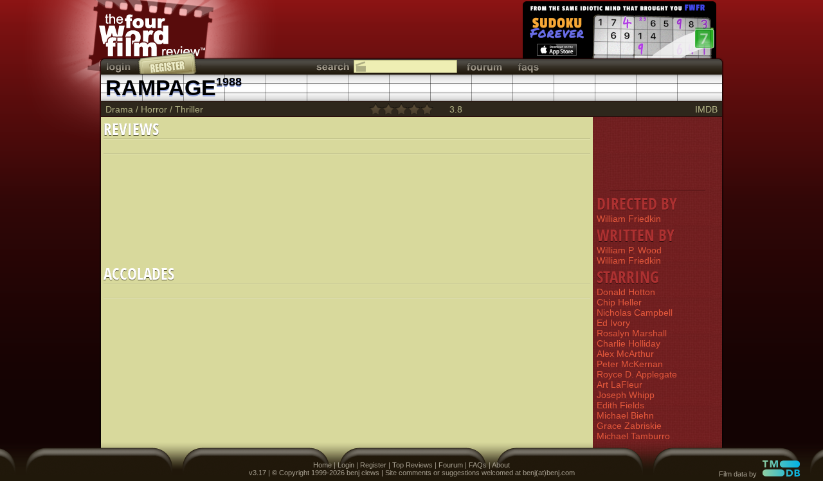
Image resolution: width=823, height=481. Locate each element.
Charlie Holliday (628, 343)
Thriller (189, 109)
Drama (119, 109)
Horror (154, 109)
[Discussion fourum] (484, 66)
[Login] (119, 66)
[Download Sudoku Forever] (618, 32)
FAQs (478, 465)
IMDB (706, 109)
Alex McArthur (625, 354)
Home (322, 465)
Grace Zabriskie (629, 426)
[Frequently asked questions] (528, 66)
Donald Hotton (626, 292)
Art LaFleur (619, 384)
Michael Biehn (625, 415)
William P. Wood (629, 250)
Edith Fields (620, 405)
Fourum (451, 465)
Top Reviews (412, 465)
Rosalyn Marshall (632, 333)
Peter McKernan (630, 364)
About (501, 465)
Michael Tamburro (633, 436)
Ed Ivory (613, 323)
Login (346, 465)
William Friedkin (629, 218)
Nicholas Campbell (635, 312)
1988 (229, 81)
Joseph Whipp (626, 395)
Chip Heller (619, 302)
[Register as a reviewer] (168, 63)
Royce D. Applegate (637, 374)
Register (373, 465)
